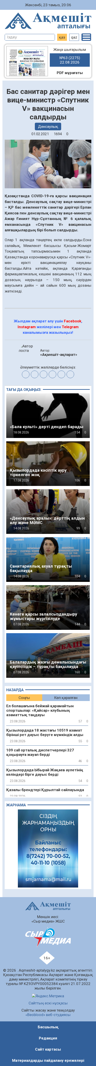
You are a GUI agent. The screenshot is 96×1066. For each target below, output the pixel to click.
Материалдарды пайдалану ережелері (48, 1060)
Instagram (27, 327)
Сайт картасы (48, 1049)
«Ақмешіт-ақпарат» (58, 354)
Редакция (48, 1038)
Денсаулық (48, 126)
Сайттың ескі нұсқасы (48, 1003)
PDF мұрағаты (70, 73)
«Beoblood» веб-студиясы (48, 1014)
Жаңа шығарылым (69, 55)
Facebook (72, 321)
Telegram (70, 327)
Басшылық (48, 1027)
